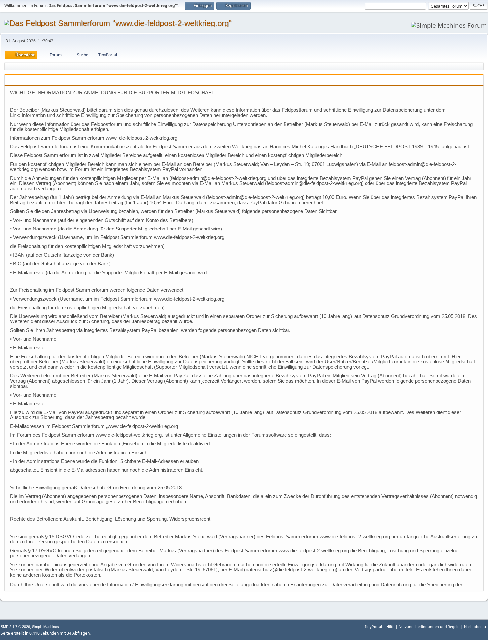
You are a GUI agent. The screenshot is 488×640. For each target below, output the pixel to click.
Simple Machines (45, 627)
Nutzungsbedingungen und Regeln (429, 626)
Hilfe (390, 626)
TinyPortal (373, 626)
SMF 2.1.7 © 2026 (15, 627)
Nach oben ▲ (475, 626)
